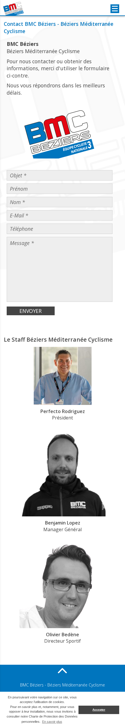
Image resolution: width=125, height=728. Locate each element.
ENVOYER (30, 310)
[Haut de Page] (62, 670)
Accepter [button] (98, 709)
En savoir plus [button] (52, 721)
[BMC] (14, 8)
